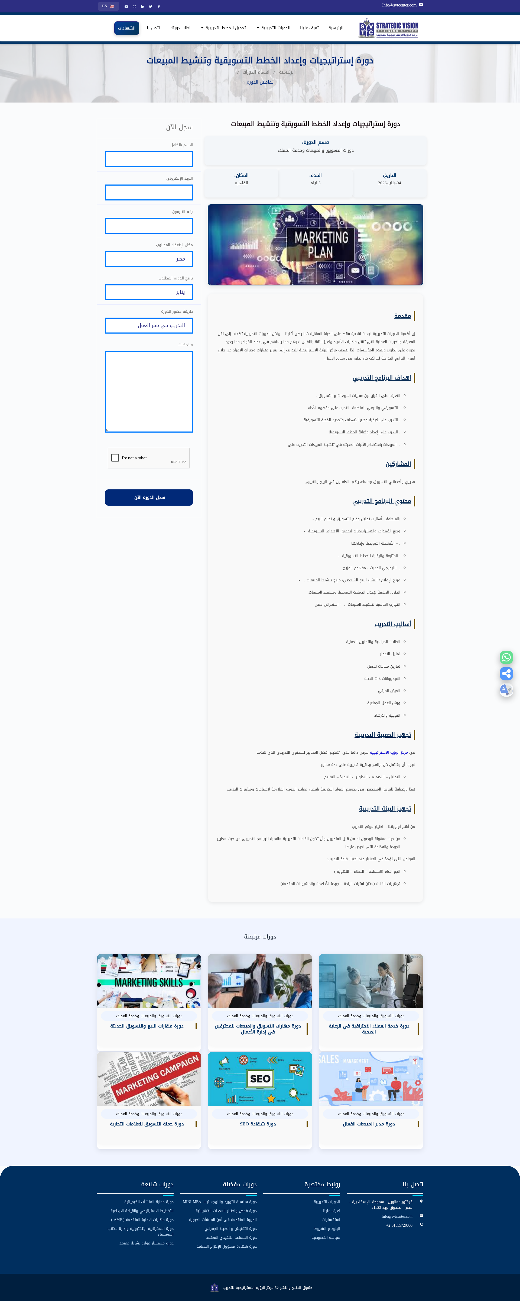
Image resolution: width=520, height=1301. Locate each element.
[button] (506, 673)
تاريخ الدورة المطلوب (175, 278)
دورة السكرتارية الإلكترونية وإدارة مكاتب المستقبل (141, 1231)
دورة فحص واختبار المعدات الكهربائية (226, 1211)
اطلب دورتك (180, 28)
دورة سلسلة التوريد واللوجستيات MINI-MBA (220, 1202)
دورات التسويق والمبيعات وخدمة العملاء (316, 150)
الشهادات (126, 28)
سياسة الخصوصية (325, 1237)
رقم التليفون (182, 212)
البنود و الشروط (327, 1228)
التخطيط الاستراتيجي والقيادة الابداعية (142, 1211)
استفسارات (331, 1220)
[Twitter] (150, 7)
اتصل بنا (152, 28)
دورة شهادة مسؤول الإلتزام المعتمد (227, 1246)
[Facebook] (158, 7)
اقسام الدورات (256, 72)
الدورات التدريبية (327, 1202)
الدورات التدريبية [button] (275, 28)
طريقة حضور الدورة (177, 311)
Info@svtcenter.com (399, 5)
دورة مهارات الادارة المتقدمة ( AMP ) (142, 1220)
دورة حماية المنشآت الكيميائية (149, 1202)
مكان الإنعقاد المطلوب (174, 245)
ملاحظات (185, 345)
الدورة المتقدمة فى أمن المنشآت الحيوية (223, 1220)
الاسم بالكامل (181, 145)
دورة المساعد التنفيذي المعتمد (231, 1237)
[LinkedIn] (142, 7)
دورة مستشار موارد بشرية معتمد (146, 1243)
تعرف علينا (309, 28)
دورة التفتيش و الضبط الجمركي (230, 1228)
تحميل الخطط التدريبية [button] (225, 28)
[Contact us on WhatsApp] (506, 657)
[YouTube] (125, 7)
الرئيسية (336, 28)
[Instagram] (133, 7)
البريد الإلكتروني (179, 178)
